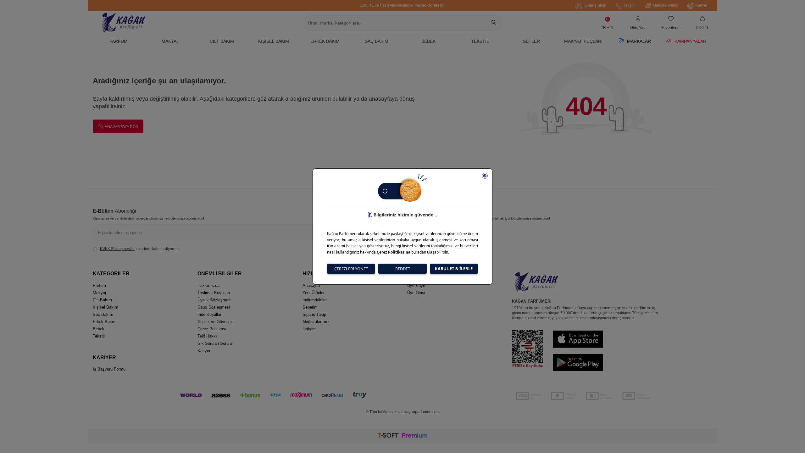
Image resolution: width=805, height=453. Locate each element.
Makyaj (170, 41)
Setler (531, 41)
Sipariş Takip (595, 5)
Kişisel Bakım (273, 41)
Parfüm (118, 41)
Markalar (639, 41)
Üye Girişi (416, 292)
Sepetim (310, 307)
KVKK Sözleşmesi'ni (117, 249)
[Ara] (494, 23)
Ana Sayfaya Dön (121, 127)
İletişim (630, 5)
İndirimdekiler (315, 300)
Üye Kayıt (416, 285)
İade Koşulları (210, 314)
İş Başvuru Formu (109, 369)
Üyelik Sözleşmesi (214, 300)
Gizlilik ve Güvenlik (215, 321)
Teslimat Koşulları (213, 292)
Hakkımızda (208, 285)
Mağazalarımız (665, 5)
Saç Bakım (376, 41)
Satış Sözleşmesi (213, 307)
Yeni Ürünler (314, 292)
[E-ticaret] (402, 436)
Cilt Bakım (222, 41)
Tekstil (480, 41)
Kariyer (701, 5)
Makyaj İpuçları (583, 41)
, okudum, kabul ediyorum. (140, 249)
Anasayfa (311, 285)
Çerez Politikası (211, 329)
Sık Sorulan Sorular (215, 343)
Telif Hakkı (207, 336)
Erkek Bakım (325, 41)
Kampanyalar (690, 41)
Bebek (428, 41)
